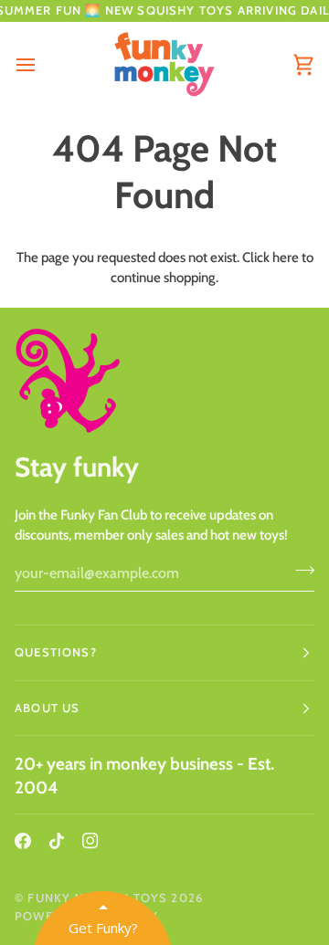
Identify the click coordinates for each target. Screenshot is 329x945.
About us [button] (47, 707)
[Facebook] (23, 841)
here (285, 257)
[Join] (299, 570)
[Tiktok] (56, 841)
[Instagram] (90, 841)
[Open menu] (42, 64)
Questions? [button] (56, 652)
